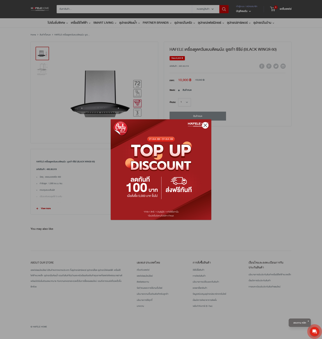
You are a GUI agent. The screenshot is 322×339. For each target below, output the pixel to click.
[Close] (205, 125)
